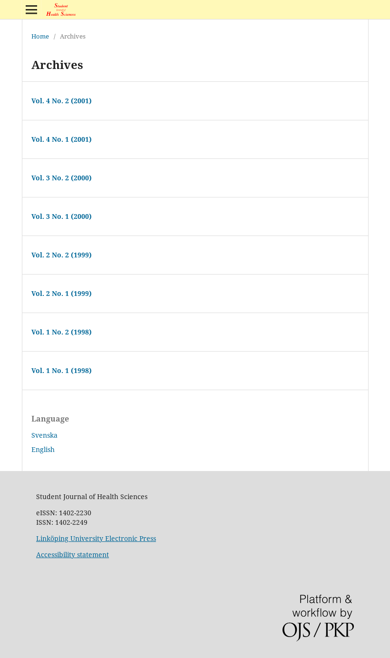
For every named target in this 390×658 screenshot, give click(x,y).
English (43, 449)
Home (40, 36)
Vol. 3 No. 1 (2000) (61, 216)
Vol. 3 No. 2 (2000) (61, 177)
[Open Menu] (31, 9)
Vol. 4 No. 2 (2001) (61, 100)
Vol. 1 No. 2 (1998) (61, 331)
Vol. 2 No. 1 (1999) (61, 293)
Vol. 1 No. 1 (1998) (61, 370)
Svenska (44, 435)
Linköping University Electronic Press (96, 538)
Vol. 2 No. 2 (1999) (61, 254)
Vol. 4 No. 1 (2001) (61, 139)
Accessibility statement (72, 554)
